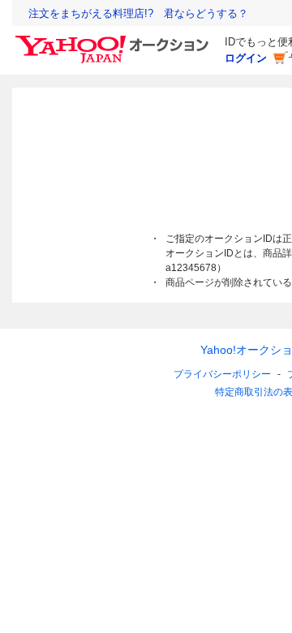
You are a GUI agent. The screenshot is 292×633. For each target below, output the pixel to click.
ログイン (246, 58)
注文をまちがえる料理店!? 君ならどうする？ (138, 13)
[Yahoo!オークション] (114, 40)
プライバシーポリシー (222, 374)
